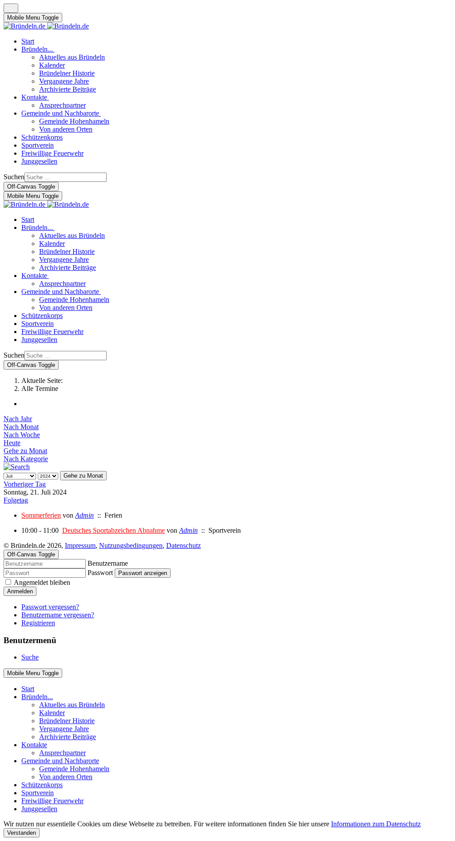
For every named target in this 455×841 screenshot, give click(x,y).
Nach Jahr (18, 419)
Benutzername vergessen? (57, 615)
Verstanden (21, 832)
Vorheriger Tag (25, 484)
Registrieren (38, 623)
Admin (84, 515)
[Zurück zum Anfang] (11, 8)
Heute (12, 443)
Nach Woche (22, 435)
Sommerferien (41, 515)
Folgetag (16, 500)
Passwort (100, 572)
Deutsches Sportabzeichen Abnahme (113, 530)
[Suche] (17, 467)
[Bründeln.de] (46, 26)
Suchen (14, 177)
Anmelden (20, 591)
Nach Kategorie (26, 459)
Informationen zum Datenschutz (376, 824)
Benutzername (108, 563)
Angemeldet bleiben (42, 582)
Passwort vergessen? (50, 607)
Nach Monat (21, 427)
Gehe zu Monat (25, 451)
